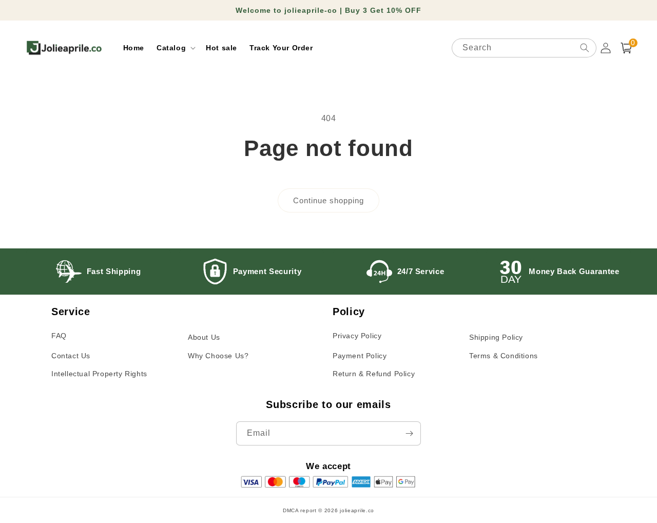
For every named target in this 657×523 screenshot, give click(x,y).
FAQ (59, 336)
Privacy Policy (357, 336)
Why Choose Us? (218, 356)
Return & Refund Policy (374, 374)
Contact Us (70, 356)
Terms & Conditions (503, 356)
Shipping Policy (496, 337)
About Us (204, 337)
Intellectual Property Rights (99, 374)
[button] (175, 48)
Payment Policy (360, 356)
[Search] (584, 47)
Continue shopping (328, 200)
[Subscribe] (409, 433)
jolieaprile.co (357, 510)
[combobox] (524, 48)
